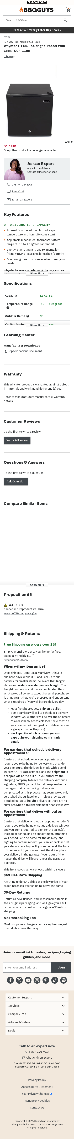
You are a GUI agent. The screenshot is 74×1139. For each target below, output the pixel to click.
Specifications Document (25, 351)
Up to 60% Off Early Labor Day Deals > (37, 30)
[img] (37, 101)
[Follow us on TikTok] (54, 980)
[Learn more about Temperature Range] (8, 308)
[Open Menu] (5, 10)
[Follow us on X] (19, 980)
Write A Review (17, 440)
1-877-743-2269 (37, 2)
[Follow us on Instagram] (37, 980)
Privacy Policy (37, 1080)
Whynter (9, 57)
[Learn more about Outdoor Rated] (28, 316)
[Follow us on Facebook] (10, 980)
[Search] (65, 20)
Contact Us (37, 1107)
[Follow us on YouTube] (28, 980)
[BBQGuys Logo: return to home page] (37, 10)
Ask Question (16, 481)
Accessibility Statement (37, 1087)
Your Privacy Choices (35, 1094)
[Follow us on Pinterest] (46, 980)
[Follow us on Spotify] (63, 980)
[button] (37, 997)
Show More (37, 273)
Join (61, 967)
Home (7, 36)
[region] (37, 104)
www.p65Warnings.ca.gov (20, 613)
